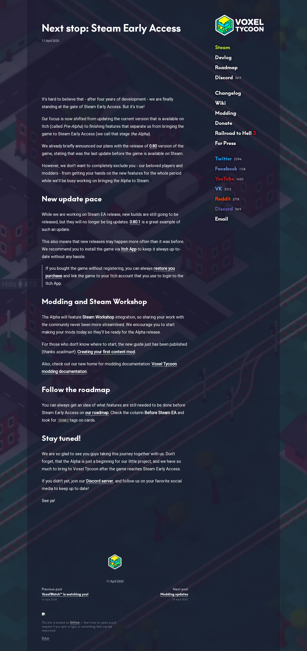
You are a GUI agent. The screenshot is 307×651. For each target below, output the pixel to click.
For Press (225, 143)
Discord (224, 77)
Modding (225, 113)
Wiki (220, 103)
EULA (45, 638)
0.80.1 (135, 221)
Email (221, 219)
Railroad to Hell (235, 133)
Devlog (223, 57)
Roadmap (226, 67)
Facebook (226, 169)
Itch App (129, 249)
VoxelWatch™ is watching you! (65, 594)
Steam (222, 47)
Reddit (223, 199)
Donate (223, 123)
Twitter (223, 159)
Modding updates (174, 594)
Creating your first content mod (106, 351)
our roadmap (97, 412)
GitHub (75, 622)
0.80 (153, 145)
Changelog (228, 93)
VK (218, 189)
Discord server (99, 480)
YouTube (224, 179)
